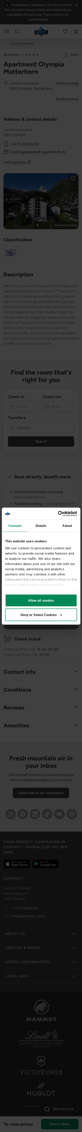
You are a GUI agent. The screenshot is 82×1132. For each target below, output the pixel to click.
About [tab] (67, 526)
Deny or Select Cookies (39, 614)
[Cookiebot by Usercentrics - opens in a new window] (58, 513)
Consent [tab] (14, 526)
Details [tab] (41, 526)
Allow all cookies (41, 600)
